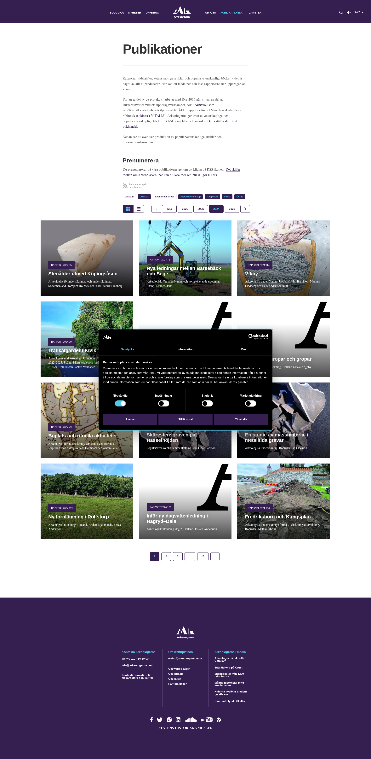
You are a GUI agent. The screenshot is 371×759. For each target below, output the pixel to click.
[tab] (185, 209)
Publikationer (231, 12)
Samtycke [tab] (127, 349)
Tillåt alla (241, 419)
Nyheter (134, 12)
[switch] (163, 403)
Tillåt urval (186, 419)
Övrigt (240, 196)
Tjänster (254, 12)
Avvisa (130, 419)
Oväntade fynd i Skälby (229, 701)
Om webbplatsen (179, 668)
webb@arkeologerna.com (185, 658)
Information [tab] (185, 349)
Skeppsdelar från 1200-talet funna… (229, 675)
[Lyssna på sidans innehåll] (349, 13)
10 (202, 556)
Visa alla (129, 196)
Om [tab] (243, 349)
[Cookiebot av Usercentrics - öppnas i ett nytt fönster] (251, 337)
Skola (227, 196)
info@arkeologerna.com (137, 665)
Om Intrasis (175, 673)
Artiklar (144, 196)
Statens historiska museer (185, 728)
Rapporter (212, 196)
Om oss (210, 12)
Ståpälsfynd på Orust (228, 667)
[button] (341, 12)
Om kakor (174, 678)
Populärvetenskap (190, 196)
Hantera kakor (177, 683)
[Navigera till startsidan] (185, 637)
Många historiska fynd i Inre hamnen (230, 684)
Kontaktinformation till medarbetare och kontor (137, 676)
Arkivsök (201, 104)
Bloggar (117, 12)
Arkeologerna (182, 12)
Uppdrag (152, 12)
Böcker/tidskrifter (164, 196)
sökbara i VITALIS (150, 115)
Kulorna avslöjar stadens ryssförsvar (231, 693)
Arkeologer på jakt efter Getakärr (229, 659)
